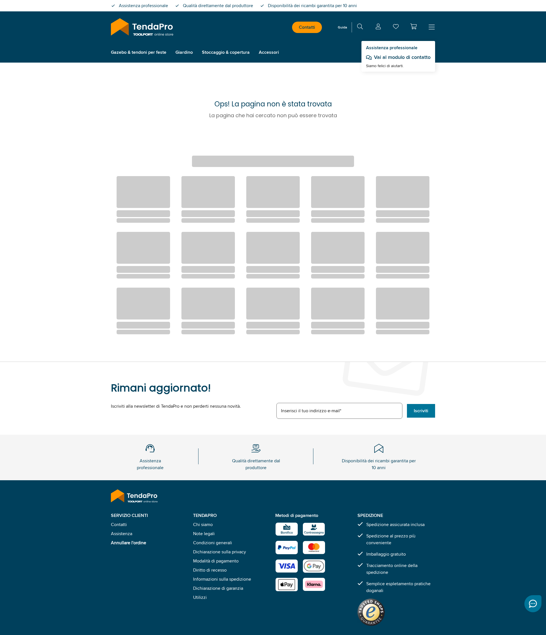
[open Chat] (532, 603)
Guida (342, 27)
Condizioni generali (212, 542)
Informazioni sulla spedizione (222, 579)
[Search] (360, 27)
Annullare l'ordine (128, 542)
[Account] (378, 27)
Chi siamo (203, 524)
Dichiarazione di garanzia (218, 588)
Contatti (307, 27)
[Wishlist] (396, 27)
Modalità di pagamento (216, 561)
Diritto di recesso (210, 570)
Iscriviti (421, 410)
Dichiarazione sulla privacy (219, 552)
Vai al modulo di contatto (402, 57)
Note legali (204, 533)
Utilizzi (200, 597)
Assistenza (121, 533)
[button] (413, 26)
